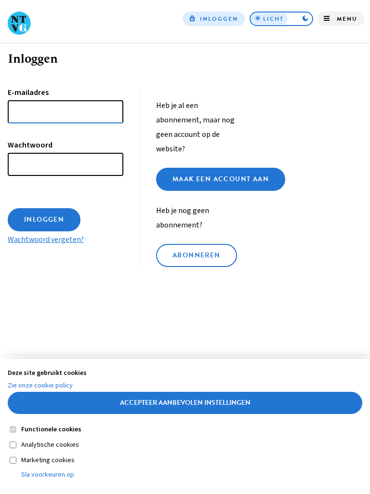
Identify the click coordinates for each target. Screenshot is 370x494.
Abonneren (196, 255)
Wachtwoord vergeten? (46, 239)
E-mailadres (28, 92)
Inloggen (219, 18)
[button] (281, 19)
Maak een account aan (220, 179)
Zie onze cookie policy (40, 385)
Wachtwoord (30, 145)
